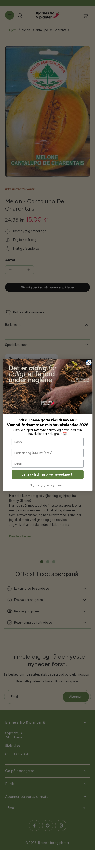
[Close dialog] (88, 362)
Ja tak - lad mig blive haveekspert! (47, 474)
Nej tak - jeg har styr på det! (48, 485)
